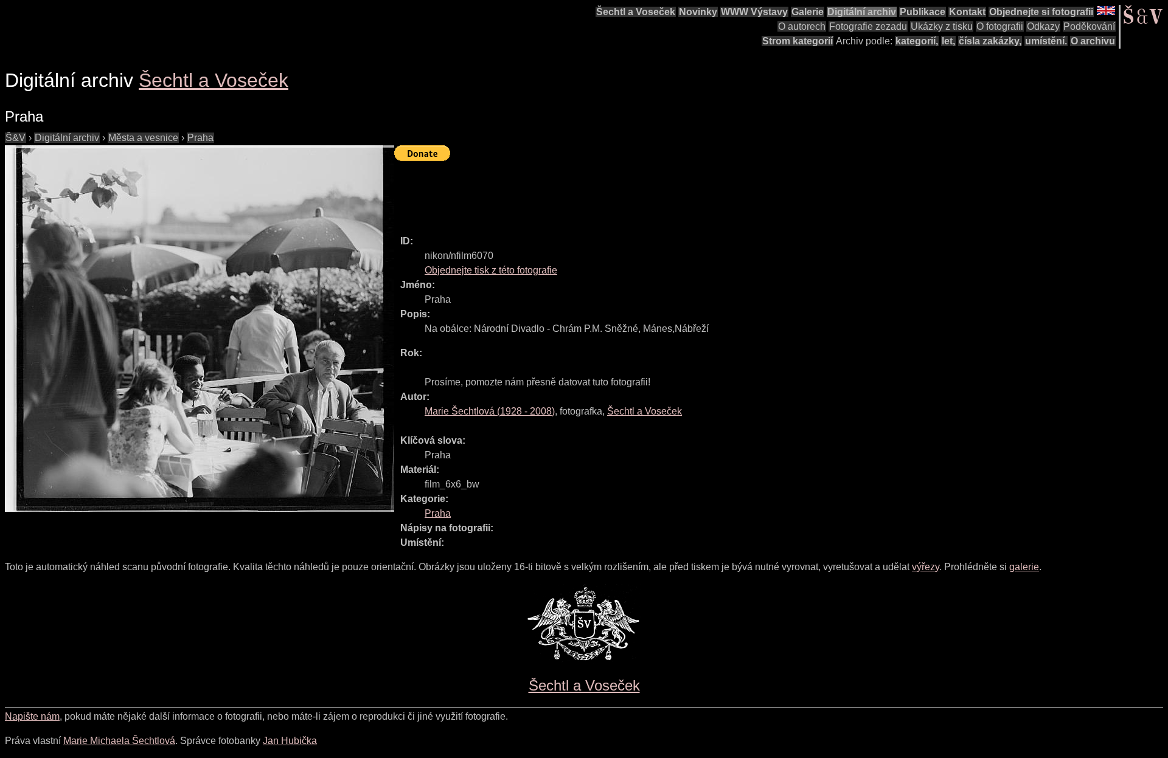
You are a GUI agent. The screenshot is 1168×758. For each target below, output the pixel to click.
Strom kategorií (797, 41)
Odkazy (1043, 26)
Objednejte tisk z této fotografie (491, 270)
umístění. (1046, 41)
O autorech (802, 26)
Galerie (807, 12)
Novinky (698, 12)
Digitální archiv (861, 12)
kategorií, (916, 41)
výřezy (925, 567)
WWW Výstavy (754, 12)
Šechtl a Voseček (635, 12)
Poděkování (1089, 26)
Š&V (15, 138)
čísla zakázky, (990, 41)
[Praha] (199, 328)
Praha (200, 138)
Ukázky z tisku (942, 26)
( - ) (490, 411)
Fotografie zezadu (868, 26)
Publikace (922, 12)
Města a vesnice (143, 138)
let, (948, 41)
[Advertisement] (615, 192)
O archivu (1093, 41)
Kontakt (967, 12)
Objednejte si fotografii (1041, 12)
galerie (1024, 567)
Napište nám (32, 716)
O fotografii (999, 26)
